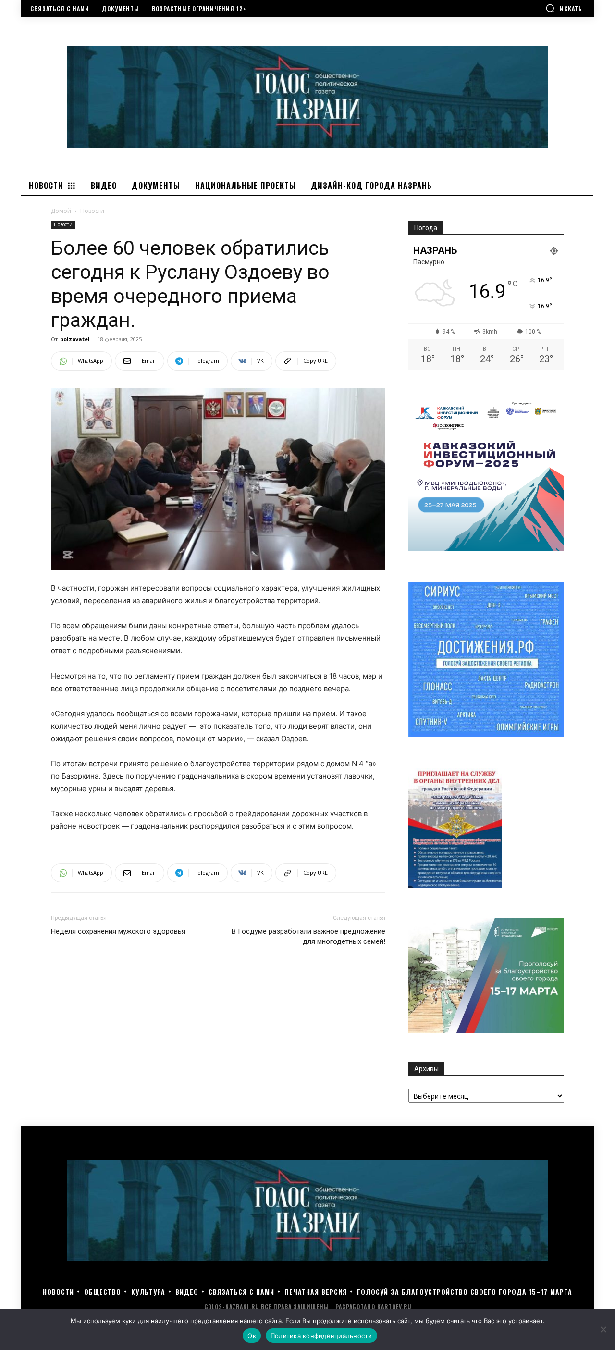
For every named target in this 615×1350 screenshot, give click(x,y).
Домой (61, 211)
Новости (63, 224)
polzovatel (75, 339)
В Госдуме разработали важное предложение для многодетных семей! (308, 936)
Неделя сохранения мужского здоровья (118, 931)
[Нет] (603, 1329)
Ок (251, 1335)
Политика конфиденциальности (321, 1335)
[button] (563, 8)
